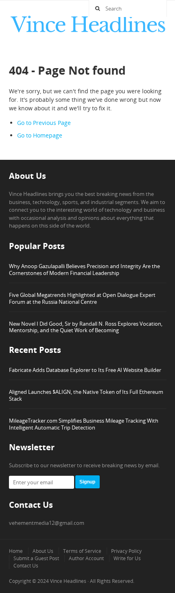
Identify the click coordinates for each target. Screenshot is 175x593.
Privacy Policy (126, 551)
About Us (43, 551)
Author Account (86, 558)
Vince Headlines (68, 581)
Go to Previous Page (44, 123)
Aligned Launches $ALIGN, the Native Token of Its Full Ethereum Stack (86, 395)
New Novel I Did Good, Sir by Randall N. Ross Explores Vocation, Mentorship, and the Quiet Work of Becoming (85, 327)
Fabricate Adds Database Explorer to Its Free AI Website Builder (85, 370)
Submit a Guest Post (36, 558)
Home (16, 551)
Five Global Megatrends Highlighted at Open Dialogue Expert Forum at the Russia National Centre (82, 298)
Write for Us (127, 558)
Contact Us (25, 565)
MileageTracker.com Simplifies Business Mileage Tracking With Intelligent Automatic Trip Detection (83, 424)
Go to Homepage (39, 135)
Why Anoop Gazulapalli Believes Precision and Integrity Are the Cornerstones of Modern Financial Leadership (84, 269)
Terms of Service (82, 551)
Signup (87, 482)
